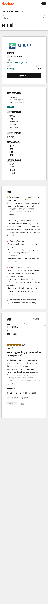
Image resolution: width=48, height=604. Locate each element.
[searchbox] (24, 17)
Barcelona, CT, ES (16, 63)
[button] (39, 68)
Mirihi (9, 69)
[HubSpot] (8, 3)
